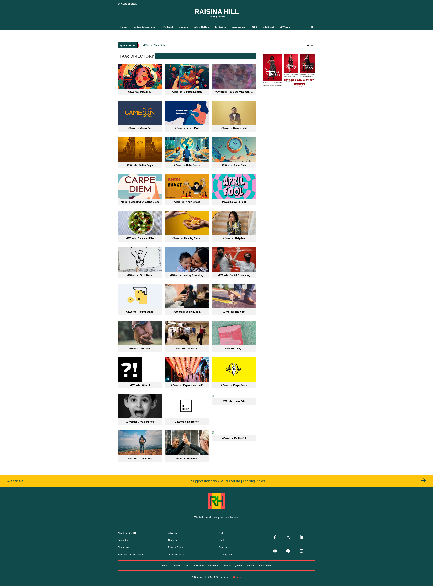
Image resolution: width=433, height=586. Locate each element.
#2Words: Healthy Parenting (186, 275)
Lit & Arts (220, 27)
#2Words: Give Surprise (140, 421)
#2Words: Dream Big (140, 458)
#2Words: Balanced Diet (140, 238)
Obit (254, 27)
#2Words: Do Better (187, 421)
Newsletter (198, 565)
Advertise (173, 533)
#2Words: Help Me (234, 238)
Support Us (225, 547)
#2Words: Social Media (186, 311)
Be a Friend (265, 565)
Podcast (168, 27)
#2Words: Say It (234, 348)
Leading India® (227, 554)
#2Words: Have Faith (234, 401)
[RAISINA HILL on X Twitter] (288, 537)
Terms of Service (177, 554)
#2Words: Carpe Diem (234, 385)
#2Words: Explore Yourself (187, 385)
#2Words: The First (234, 311)
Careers (172, 540)
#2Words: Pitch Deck (139, 275)
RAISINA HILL (216, 11)
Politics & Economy (144, 27)
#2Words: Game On (139, 128)
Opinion (183, 27)
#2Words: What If (140, 385)
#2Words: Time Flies (234, 165)
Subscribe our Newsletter (131, 554)
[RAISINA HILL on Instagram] (301, 551)
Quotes (222, 540)
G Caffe (237, 577)
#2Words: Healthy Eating (186, 238)
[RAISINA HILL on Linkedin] (301, 537)
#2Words (285, 27)
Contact (176, 565)
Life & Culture (202, 27)
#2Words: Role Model (234, 128)
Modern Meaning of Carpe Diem (140, 201)
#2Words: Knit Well (139, 348)
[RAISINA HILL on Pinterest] (288, 551)
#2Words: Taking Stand (139, 311)
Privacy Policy (175, 547)
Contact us (123, 540)
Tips (186, 565)
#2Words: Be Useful (234, 438)
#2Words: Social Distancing (234, 275)
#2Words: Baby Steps (187, 165)
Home (123, 27)
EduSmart (268, 27)
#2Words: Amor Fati (187, 128)
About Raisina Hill (127, 533)
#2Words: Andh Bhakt (187, 201)
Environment (239, 27)
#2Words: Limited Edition (187, 91)
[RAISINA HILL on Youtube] (275, 551)
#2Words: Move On (187, 348)
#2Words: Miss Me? (139, 91)
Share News (124, 547)
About (164, 565)
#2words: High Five (186, 458)
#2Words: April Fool (234, 201)
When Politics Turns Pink (156, 45)
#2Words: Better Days (140, 165)
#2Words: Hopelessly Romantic (234, 91)
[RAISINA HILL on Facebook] (275, 537)
